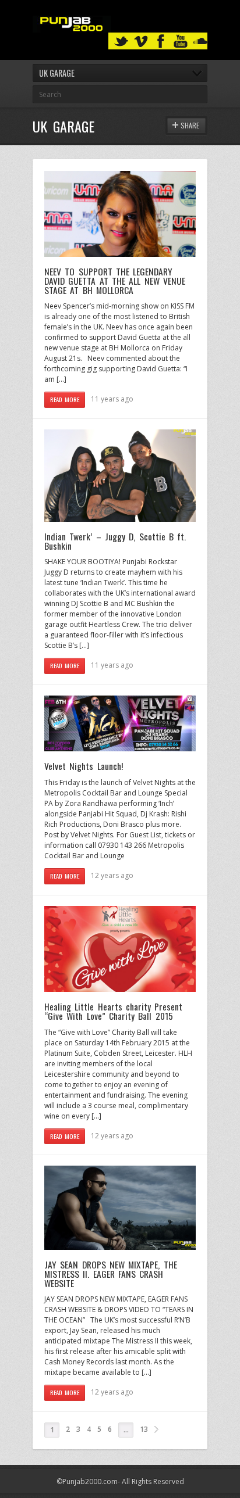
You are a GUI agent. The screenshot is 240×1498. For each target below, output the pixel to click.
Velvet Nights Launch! (83, 766)
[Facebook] (161, 41)
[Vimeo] (141, 41)
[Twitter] (121, 41)
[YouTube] (181, 41)
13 (144, 1429)
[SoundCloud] (200, 41)
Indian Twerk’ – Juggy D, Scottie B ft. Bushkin (115, 541)
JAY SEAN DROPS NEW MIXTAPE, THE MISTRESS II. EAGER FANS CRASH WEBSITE (110, 1273)
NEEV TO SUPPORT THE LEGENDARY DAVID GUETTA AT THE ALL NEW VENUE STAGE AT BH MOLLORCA (114, 280)
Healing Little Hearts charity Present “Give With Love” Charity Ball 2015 (113, 1011)
